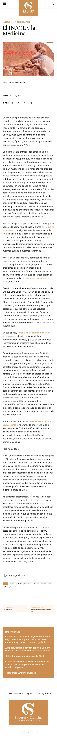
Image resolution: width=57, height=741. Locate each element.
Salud (50, 583)
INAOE (20, 583)
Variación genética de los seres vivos (41, 610)
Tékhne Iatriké (23, 22)
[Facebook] (12, 103)
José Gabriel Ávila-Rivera (14, 82)
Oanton (36, 583)
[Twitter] (18, 103)
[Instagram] (28, 732)
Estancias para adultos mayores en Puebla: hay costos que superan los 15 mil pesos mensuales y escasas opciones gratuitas (27, 639)
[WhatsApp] (30, 103)
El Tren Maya (8, 609)
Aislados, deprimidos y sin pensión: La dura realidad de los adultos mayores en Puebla (27, 649)
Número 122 (8, 22)
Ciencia (13, 583)
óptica (43, 583)
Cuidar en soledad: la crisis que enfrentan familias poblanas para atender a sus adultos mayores (27, 664)
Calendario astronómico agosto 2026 (24, 656)
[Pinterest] (24, 103)
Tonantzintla (19, 587)
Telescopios (8, 587)
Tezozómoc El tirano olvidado (20, 673)
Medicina (27, 583)
